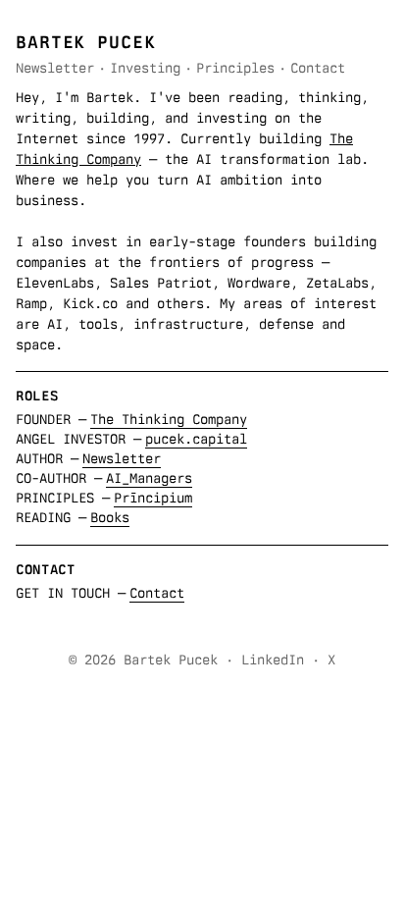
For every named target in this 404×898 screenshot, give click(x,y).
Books (109, 517)
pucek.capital (196, 439)
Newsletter (55, 68)
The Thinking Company (168, 419)
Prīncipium (153, 497)
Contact (317, 68)
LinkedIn (272, 659)
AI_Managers (149, 478)
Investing (145, 68)
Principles (235, 68)
